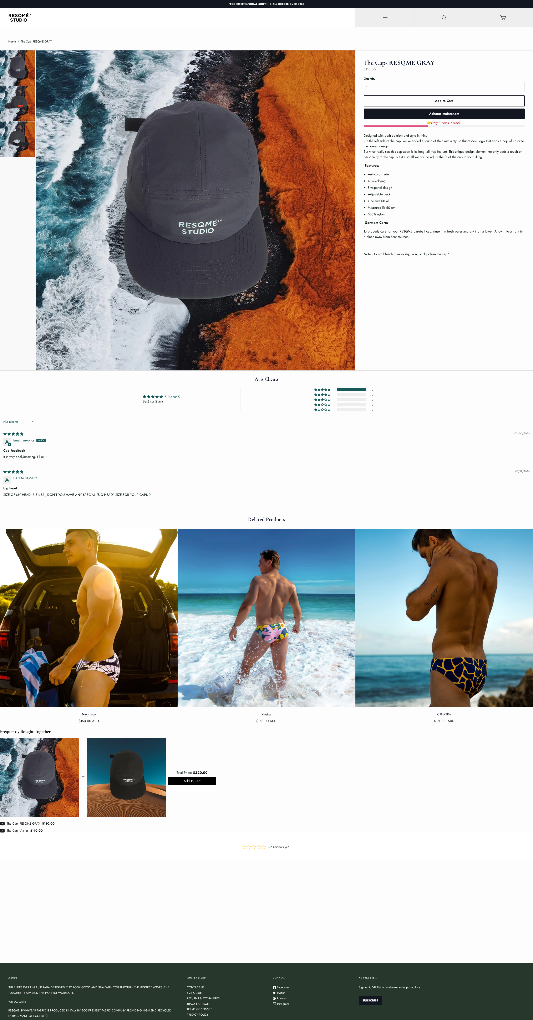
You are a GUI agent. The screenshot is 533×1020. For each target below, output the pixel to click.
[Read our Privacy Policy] (334, 545)
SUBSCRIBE (266, 523)
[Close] (338, 467)
